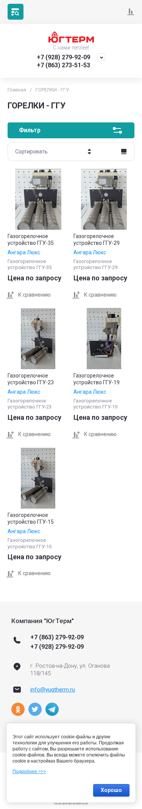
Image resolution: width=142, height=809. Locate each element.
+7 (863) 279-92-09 (57, 637)
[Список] (124, 151)
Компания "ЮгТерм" (42, 621)
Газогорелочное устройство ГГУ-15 (31, 518)
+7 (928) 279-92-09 (63, 57)
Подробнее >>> (29, 771)
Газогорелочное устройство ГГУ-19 (96, 379)
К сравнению (34, 295)
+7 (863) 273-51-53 (63, 65)
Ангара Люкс (24, 252)
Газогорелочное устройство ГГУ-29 (96, 239)
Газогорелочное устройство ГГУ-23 (31, 379)
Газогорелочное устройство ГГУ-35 (31, 239)
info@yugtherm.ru (52, 689)
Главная (17, 90)
